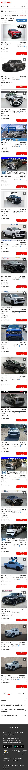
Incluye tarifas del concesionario (19, 78)
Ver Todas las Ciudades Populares (12, 738)
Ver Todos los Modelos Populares (12, 740)
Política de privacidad (17, 758)
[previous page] (4, 693)
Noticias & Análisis (7, 732)
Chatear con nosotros (8, 735)
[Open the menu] (25, 2)
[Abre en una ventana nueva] (7, 746)
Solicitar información (21, 53)
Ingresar (24, 753)
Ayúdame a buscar (21, 20)
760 (19, 693)
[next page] (23, 693)
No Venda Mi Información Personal (11, 761)
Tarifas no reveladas (21, 44)
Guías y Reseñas (19, 732)
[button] (22, 11)
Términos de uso (7, 758)
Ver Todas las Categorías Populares (12, 743)
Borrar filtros (23, 15)
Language (5, 752)
